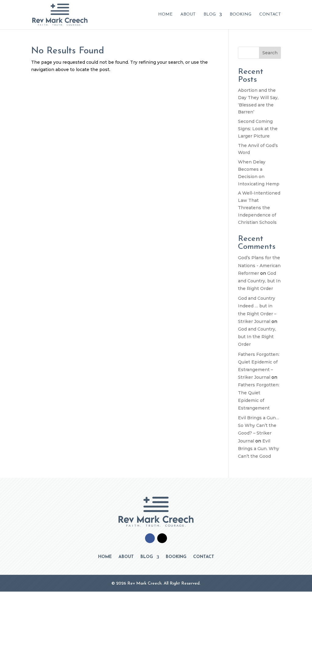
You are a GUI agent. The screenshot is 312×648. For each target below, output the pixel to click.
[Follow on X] (162, 538)
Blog (210, 15)
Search (270, 52)
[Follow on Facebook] (150, 538)
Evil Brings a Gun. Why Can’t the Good (258, 448)
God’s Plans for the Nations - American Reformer (259, 265)
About (188, 15)
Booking (240, 15)
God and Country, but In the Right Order (259, 280)
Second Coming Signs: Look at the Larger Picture (258, 129)
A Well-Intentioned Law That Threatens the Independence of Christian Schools (259, 207)
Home (165, 15)
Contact (270, 15)
